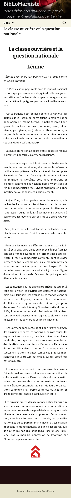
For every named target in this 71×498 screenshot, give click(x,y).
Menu (6, 22)
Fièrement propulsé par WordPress (35, 491)
